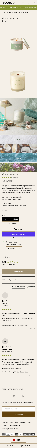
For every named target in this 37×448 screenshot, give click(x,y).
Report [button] (22, 325)
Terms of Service (14, 425)
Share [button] (26, 325)
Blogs (29, 422)
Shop (11, 422)
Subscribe (18, 414)
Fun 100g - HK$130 (11, 219)
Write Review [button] (18, 271)
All (10, 12)
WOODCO (15, 446)
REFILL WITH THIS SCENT (12, 389)
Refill (16, 422)
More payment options (18, 238)
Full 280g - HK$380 (11, 223)
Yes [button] (18, 325)
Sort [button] (4, 280)
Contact (4, 425)
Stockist (23, 422)
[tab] (18, 287)
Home (4, 12)
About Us (5, 422)
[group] (18, 262)
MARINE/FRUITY (7, 181)
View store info (14, 249)
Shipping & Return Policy (10, 429)
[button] (18, 177)
